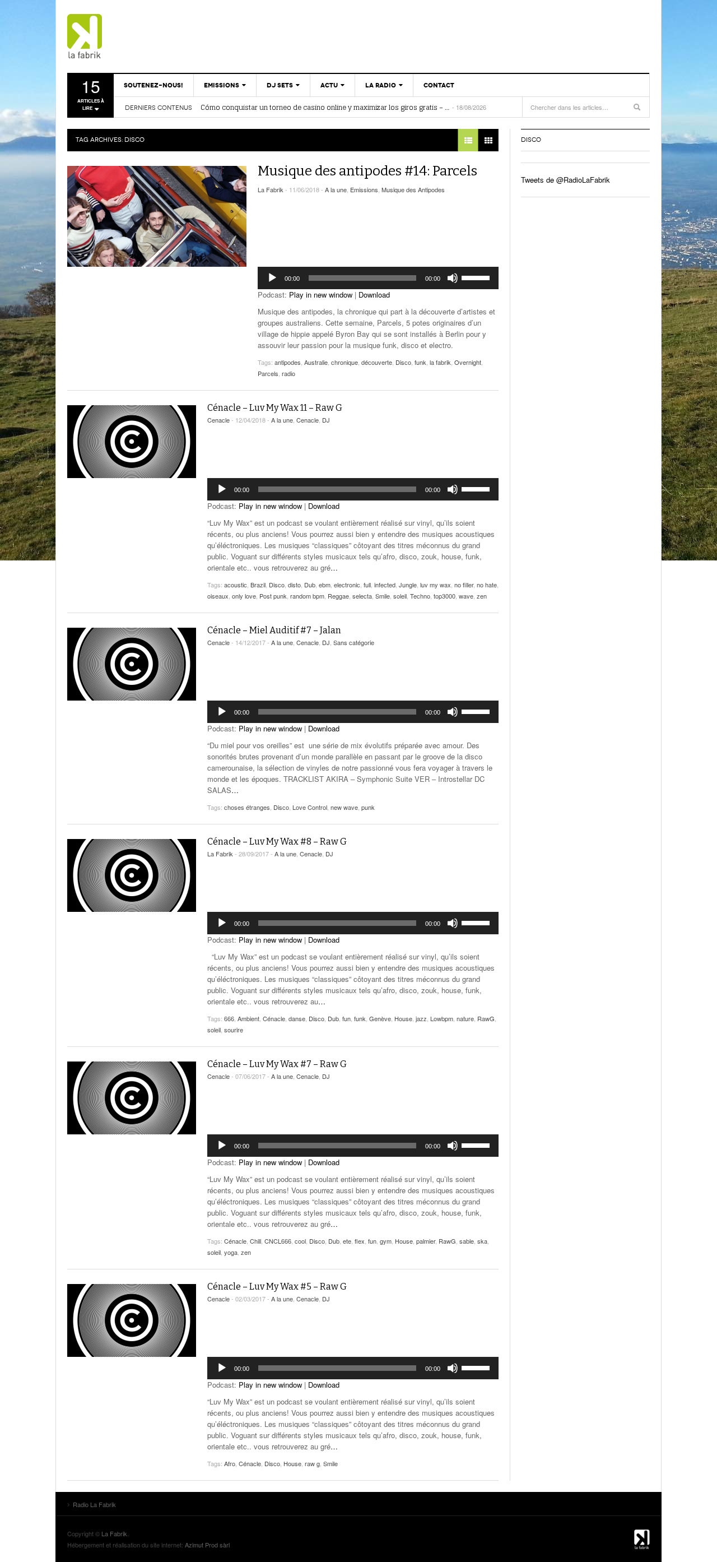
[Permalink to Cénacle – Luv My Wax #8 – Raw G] (131, 875)
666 (229, 1018)
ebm (324, 584)
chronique (344, 362)
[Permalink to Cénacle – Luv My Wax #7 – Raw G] (131, 1098)
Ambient (248, 1018)
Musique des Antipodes (413, 189)
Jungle (408, 584)
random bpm (307, 595)
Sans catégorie (353, 642)
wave (466, 595)
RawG (486, 1018)
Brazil (258, 584)
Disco (403, 362)
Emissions (221, 85)
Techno (420, 595)
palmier (425, 1240)
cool (300, 1240)
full (367, 584)
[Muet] (452, 278)
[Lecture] (272, 278)
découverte (376, 362)
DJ (326, 419)
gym (386, 1240)
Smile (382, 595)
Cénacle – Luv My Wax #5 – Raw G (277, 1286)
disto (294, 584)
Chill (255, 1240)
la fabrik (440, 362)
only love (244, 595)
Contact (438, 85)
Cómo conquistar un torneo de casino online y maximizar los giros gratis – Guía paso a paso (325, 107)
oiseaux (218, 595)
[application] (378, 278)
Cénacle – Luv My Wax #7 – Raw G (277, 1064)
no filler (463, 584)
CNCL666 (277, 1240)
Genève (380, 1018)
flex (360, 1240)
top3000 (444, 595)
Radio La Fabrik (131, 36)
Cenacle (218, 419)
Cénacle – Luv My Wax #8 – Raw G (277, 841)
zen (482, 595)
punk (368, 807)
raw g (312, 1463)
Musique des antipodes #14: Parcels (367, 171)
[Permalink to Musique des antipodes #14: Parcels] (156, 216)
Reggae (338, 595)
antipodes (287, 362)
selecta (362, 595)
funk (420, 362)
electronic (347, 584)
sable (466, 1240)
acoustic (235, 584)
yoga (231, 1252)
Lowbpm (441, 1018)
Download (374, 294)
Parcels (268, 373)
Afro (229, 1463)
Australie (316, 362)
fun (346, 1018)
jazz (421, 1018)
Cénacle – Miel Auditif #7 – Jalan (274, 630)
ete (347, 1240)
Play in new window (320, 294)
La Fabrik (270, 189)
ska (482, 1240)
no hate (487, 584)
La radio (380, 85)
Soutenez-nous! (153, 85)
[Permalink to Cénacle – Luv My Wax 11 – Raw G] (131, 441)
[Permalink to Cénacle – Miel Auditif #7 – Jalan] (131, 664)
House (403, 1018)
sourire (233, 1029)
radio (288, 373)
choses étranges (247, 807)
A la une (336, 189)
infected (384, 584)
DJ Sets (280, 85)
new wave (344, 807)
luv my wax (435, 584)
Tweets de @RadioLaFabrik (565, 179)
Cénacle (274, 1018)
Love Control (309, 807)
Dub (309, 584)
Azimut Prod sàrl (207, 1544)
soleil (400, 595)
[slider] (477, 277)
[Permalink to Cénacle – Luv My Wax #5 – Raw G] (131, 1320)
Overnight (467, 362)
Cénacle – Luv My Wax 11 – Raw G (274, 407)
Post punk (273, 595)
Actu (329, 85)
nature (465, 1018)
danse (296, 1018)
